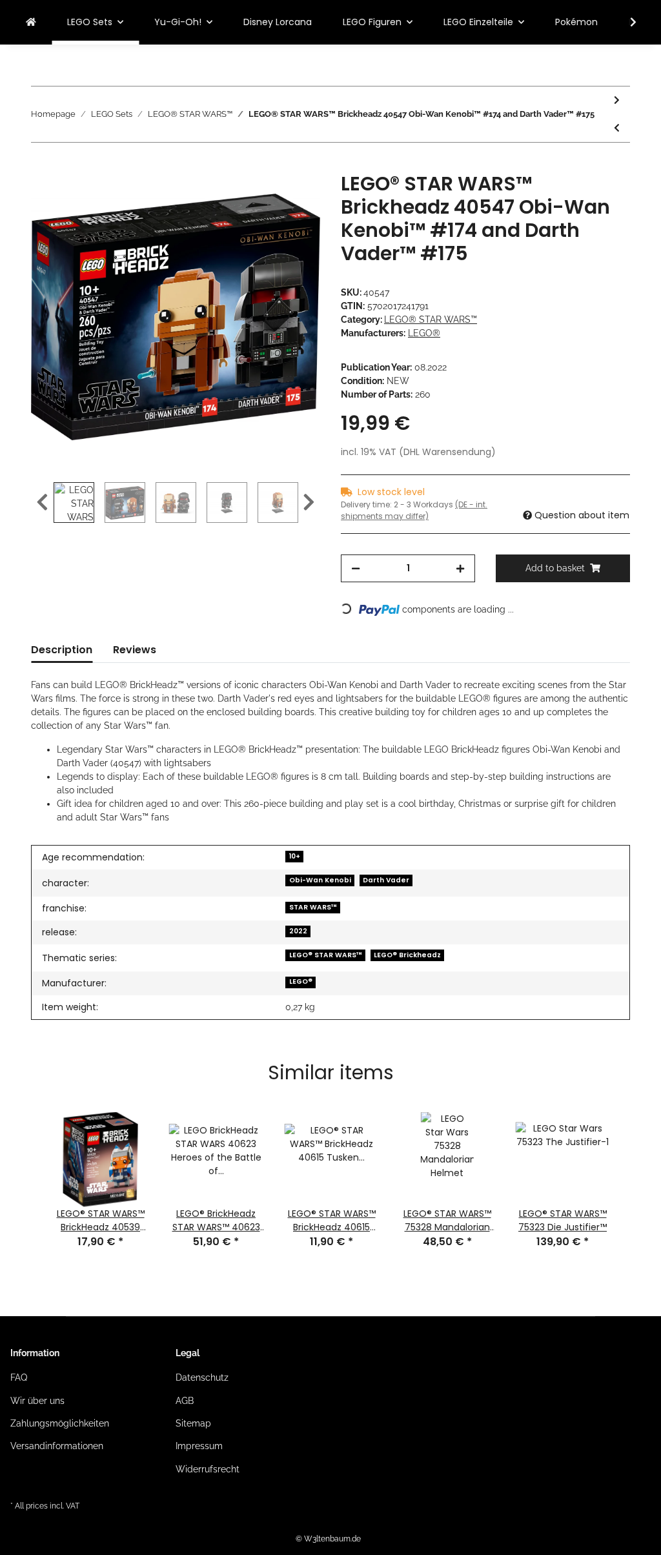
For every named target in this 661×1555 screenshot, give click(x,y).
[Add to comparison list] (259, 197)
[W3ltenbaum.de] (31, 22)
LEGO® (300, 981)
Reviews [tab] (134, 649)
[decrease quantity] (355, 568)
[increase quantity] (460, 568)
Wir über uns (37, 1401)
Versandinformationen (56, 1446)
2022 (298, 931)
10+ (294, 856)
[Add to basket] (41, 165)
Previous (42, 502)
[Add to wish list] (293, 197)
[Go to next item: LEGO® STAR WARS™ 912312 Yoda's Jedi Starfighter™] (617, 100)
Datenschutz (202, 1377)
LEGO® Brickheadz (407, 955)
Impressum (199, 1446)
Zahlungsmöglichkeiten (59, 1423)
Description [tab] (61, 649)
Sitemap (193, 1423)
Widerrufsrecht (207, 1469)
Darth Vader (386, 880)
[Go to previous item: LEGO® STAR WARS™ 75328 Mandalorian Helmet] (617, 128)
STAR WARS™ (313, 907)
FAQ (18, 1377)
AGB (185, 1401)
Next (309, 502)
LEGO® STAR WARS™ (430, 319)
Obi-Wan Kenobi (320, 880)
